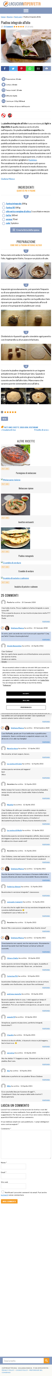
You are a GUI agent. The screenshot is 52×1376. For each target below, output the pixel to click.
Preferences (26, 707)
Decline (26, 700)
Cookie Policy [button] (44, 680)
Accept (26, 694)
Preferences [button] (7, 685)
